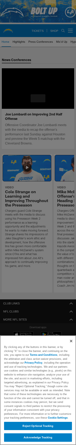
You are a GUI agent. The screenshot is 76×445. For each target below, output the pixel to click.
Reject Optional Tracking (37, 425)
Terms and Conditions (32, 354)
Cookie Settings (40, 417)
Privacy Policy (33, 362)
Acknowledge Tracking (38, 437)
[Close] (71, 341)
